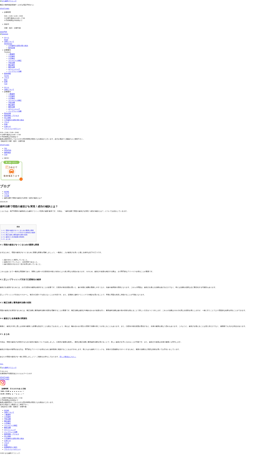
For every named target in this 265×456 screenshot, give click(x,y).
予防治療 (11, 63)
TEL (5, 148)
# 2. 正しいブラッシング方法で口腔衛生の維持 (18, 232)
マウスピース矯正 (15, 60)
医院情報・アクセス (11, 115)
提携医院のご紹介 (10, 447)
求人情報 (7, 118)
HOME (6, 410)
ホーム (6, 87)
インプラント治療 (15, 71)
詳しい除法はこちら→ (68, 357)
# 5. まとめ (5, 239)
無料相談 (7, 152)
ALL (1, 364)
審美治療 (11, 67)
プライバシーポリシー (12, 129)
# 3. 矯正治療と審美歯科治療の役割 (14, 235)
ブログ (6, 122)
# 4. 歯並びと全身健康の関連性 (12, 237)
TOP (5, 154)
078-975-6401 (4, 8)
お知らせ (7, 126)
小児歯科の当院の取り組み (18, 45)
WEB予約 (3, 32)
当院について (9, 89)
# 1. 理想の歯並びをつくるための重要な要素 (17, 230)
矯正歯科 (11, 65)
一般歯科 (11, 54)
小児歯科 (11, 56)
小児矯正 (11, 58)
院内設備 (11, 48)
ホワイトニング (14, 69)
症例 (5, 124)
